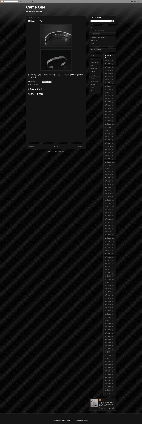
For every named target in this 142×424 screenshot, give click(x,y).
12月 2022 (108, 200)
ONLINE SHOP (95, 34)
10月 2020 (108, 282)
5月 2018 (108, 374)
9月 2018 (108, 361)
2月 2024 (108, 155)
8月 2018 (108, 364)
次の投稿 (31, 147)
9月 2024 (108, 133)
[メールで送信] (43, 82)
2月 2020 (108, 307)
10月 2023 (108, 168)
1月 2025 (108, 121)
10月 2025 (108, 92)
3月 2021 (108, 266)
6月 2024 (108, 143)
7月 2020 (108, 292)
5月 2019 (108, 336)
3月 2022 (108, 228)
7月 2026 (108, 64)
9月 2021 (108, 247)
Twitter (93, 43)
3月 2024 (108, 152)
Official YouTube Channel (98, 37)
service (93, 84)
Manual (93, 78)
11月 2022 (108, 203)
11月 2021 (108, 241)
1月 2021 (108, 273)
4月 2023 (108, 187)
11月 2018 (108, 355)
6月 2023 (108, 181)
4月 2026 (108, 73)
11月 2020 (108, 279)
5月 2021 (108, 260)
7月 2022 (108, 216)
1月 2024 (108, 159)
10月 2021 (108, 244)
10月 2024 (108, 130)
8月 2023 (108, 175)
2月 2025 (108, 118)
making (93, 75)
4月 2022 (108, 225)
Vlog (92, 90)
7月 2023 (108, 178)
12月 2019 (108, 314)
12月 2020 (108, 276)
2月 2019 (108, 345)
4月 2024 (108, 149)
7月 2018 (108, 368)
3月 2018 (108, 380)
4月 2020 (108, 301)
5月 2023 (108, 184)
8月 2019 (108, 326)
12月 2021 (108, 238)
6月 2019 (108, 333)
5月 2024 (108, 146)
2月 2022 (108, 231)
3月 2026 (108, 76)
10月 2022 (108, 206)
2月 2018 (108, 383)
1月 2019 (108, 349)
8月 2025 (108, 99)
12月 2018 (108, 352)
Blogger (85, 420)
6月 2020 (108, 295)
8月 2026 (108, 60)
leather (93, 71)
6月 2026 (108, 67)
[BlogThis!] (45, 82)
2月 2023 (108, 194)
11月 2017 (108, 393)
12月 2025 (108, 86)
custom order (95, 62)
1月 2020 (108, 311)
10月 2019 (108, 320)
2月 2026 (108, 80)
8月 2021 (108, 250)
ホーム (56, 147)
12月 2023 (108, 162)
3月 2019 (108, 342)
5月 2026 (108, 70)
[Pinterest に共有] (50, 82)
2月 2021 (108, 270)
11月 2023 (108, 165)
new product (94, 81)
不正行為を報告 (96, 49)
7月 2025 (108, 102)
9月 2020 (108, 285)
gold (92, 65)
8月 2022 (108, 212)
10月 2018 (108, 358)
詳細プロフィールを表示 (106, 408)
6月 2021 (108, 257)
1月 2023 (108, 197)
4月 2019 (108, 339)
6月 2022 (108, 219)
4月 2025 (108, 111)
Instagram (94, 40)
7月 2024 (108, 140)
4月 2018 (108, 377)
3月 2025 (108, 114)
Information (94, 68)
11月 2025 (108, 89)
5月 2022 (108, 222)
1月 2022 (108, 235)
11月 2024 (108, 127)
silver (36, 84)
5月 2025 (108, 108)
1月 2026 (108, 83)
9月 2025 (108, 95)
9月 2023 (108, 171)
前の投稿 (81, 147)
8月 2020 (108, 289)
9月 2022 (108, 209)
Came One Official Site (97, 31)
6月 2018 (108, 371)
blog (33, 84)
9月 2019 (108, 323)
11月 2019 (108, 317)
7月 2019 (108, 330)
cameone (104, 400)
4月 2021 (108, 263)
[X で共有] (47, 82)
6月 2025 (108, 105)
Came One (35, 7)
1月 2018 (108, 387)
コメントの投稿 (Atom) (57, 151)
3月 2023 (108, 190)
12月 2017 (108, 390)
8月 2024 (108, 136)
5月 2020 (108, 298)
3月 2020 (108, 304)
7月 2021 (108, 254)
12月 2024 (108, 124)
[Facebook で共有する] (49, 82)
